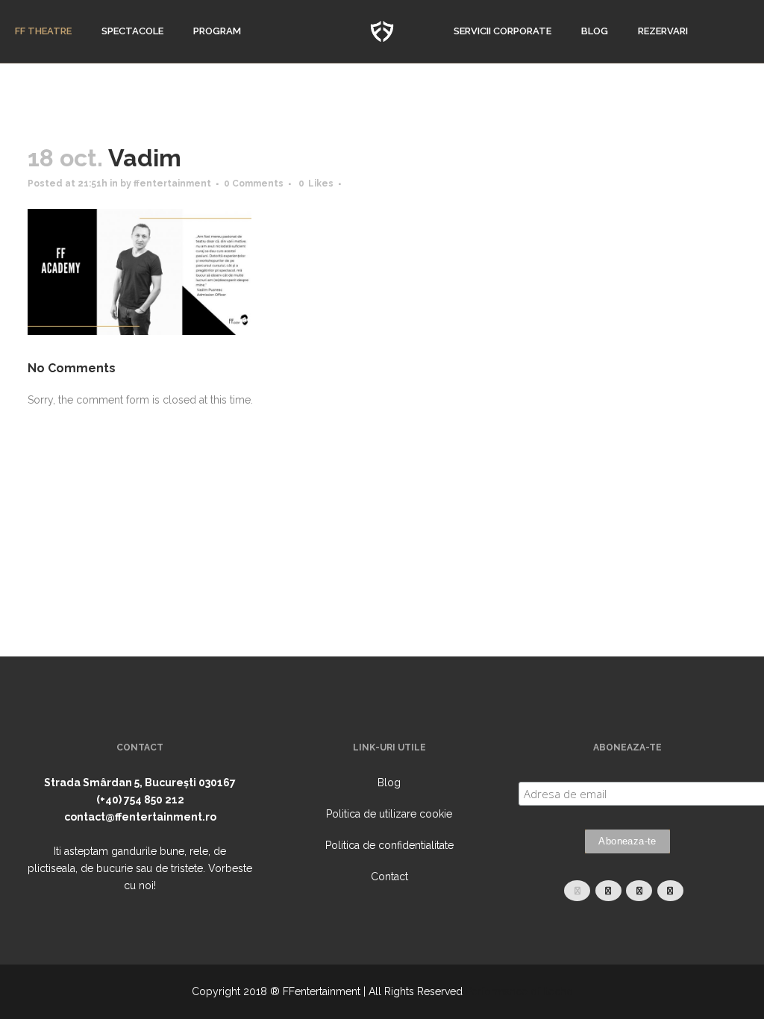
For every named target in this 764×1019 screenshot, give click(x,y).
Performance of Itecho (519, 991)
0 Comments (254, 183)
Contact (389, 876)
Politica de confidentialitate (389, 845)
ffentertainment (172, 183)
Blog (389, 782)
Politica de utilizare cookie (389, 814)
